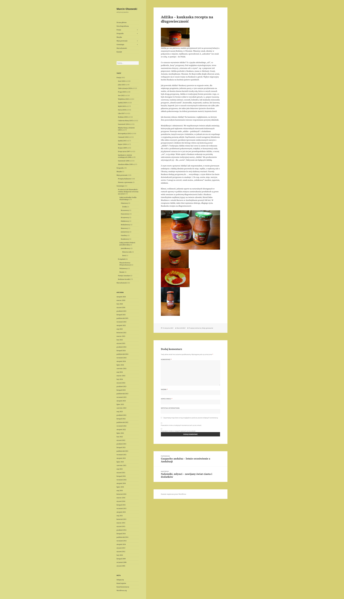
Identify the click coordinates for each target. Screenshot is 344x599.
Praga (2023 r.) (123, 92)
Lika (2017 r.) (122, 113)
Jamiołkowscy (125, 248)
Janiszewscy (125, 232)
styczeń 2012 (121, 552)
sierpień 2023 (121, 401)
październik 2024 (122, 354)
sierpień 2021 (121, 458)
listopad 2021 (121, 447)
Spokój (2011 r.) (123, 141)
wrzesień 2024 (121, 358)
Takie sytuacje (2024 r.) (126, 88)
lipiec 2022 (120, 433)
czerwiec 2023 (121, 408)
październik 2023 (122, 394)
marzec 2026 (121, 300)
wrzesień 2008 (121, 562)
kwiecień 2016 (121, 494)
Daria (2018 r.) (123, 110)
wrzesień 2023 (121, 397)
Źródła (124, 207)
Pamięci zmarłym (124, 276)
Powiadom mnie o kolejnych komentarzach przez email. (181, 425)
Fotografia (120, 33)
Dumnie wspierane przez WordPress (173, 494)
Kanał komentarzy (123, 587)
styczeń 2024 (121, 383)
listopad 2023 (121, 390)
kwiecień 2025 (121, 333)
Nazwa (164, 389)
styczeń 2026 (121, 307)
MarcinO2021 (181, 328)
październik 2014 (122, 537)
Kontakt (119, 52)
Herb (124, 256)
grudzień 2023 (121, 386)
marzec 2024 (121, 376)
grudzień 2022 (121, 415)
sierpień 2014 (121, 544)
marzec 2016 (121, 498)
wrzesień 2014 (121, 541)
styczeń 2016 (121, 501)
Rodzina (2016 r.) (124, 117)
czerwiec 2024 (121, 368)
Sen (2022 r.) (122, 95)
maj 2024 (120, 372)
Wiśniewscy (123, 268)
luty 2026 (120, 304)
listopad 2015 (121, 505)
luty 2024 (120, 379)
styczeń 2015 (121, 526)
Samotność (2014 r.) (124, 124)
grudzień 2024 (121, 347)
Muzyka (119, 37)
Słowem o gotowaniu (125, 182)
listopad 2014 (121, 534)
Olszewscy (124, 203)
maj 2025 (120, 329)
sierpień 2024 (121, 361)
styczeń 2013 (121, 548)
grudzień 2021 (121, 444)
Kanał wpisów (121, 583)
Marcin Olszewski (127, 8)
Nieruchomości (122, 48)
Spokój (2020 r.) (123, 103)
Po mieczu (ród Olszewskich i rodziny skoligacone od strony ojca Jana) (128, 192)
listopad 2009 (121, 559)
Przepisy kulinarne (124, 179)
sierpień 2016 (121, 483)
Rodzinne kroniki (124, 279)
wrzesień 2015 (121, 508)
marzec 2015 (121, 523)
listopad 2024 (121, 351)
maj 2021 (120, 469)
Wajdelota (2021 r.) (124, 99)
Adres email (166, 399)
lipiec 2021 (120, 462)
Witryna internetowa (170, 408)
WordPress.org (122, 590)
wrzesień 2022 (121, 426)
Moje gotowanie (122, 41)
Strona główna (121, 22)
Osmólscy (124, 235)
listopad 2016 (121, 476)
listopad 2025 (121, 315)
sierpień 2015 (121, 512)
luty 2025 (120, 340)
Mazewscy (124, 228)
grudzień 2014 (121, 530)
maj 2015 (120, 516)
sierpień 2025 (121, 325)
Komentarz (166, 359)
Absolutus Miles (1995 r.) (126, 164)
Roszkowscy (125, 239)
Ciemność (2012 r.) (124, 137)
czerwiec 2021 (121, 465)
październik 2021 (122, 451)
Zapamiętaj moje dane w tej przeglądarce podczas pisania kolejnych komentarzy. (190, 418)
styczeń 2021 (121, 473)
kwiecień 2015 (121, 519)
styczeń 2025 (121, 343)
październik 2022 (122, 422)
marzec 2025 (121, 336)
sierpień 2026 (121, 297)
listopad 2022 (121, 419)
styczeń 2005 (121, 566)
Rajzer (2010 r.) (123, 144)
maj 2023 (120, 412)
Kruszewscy (125, 217)
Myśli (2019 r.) (123, 106)
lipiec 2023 (120, 404)
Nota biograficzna (123, 26)
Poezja (119, 30)
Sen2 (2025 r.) (122, 81)
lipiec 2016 (120, 487)
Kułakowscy (125, 221)
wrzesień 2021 (121, 455)
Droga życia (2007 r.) (125, 151)
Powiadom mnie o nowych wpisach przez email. (178, 431)
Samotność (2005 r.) (124, 161)
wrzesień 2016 (121, 480)
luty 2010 (120, 555)
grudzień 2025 (121, 311)
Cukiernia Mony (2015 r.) (126, 121)
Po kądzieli (121, 259)
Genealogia (120, 44)
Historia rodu (127, 252)
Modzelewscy (125, 225)
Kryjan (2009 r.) (123, 148)
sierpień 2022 (121, 429)
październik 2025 (122, 318)
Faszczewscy (125, 214)
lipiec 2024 (120, 365)
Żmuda (121, 272)
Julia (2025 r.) (122, 85)
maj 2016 (120, 491)
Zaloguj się (120, 580)
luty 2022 (120, 437)
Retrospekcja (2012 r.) (125, 133)
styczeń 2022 (121, 440)
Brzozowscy (125, 210)
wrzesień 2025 (121, 322)
